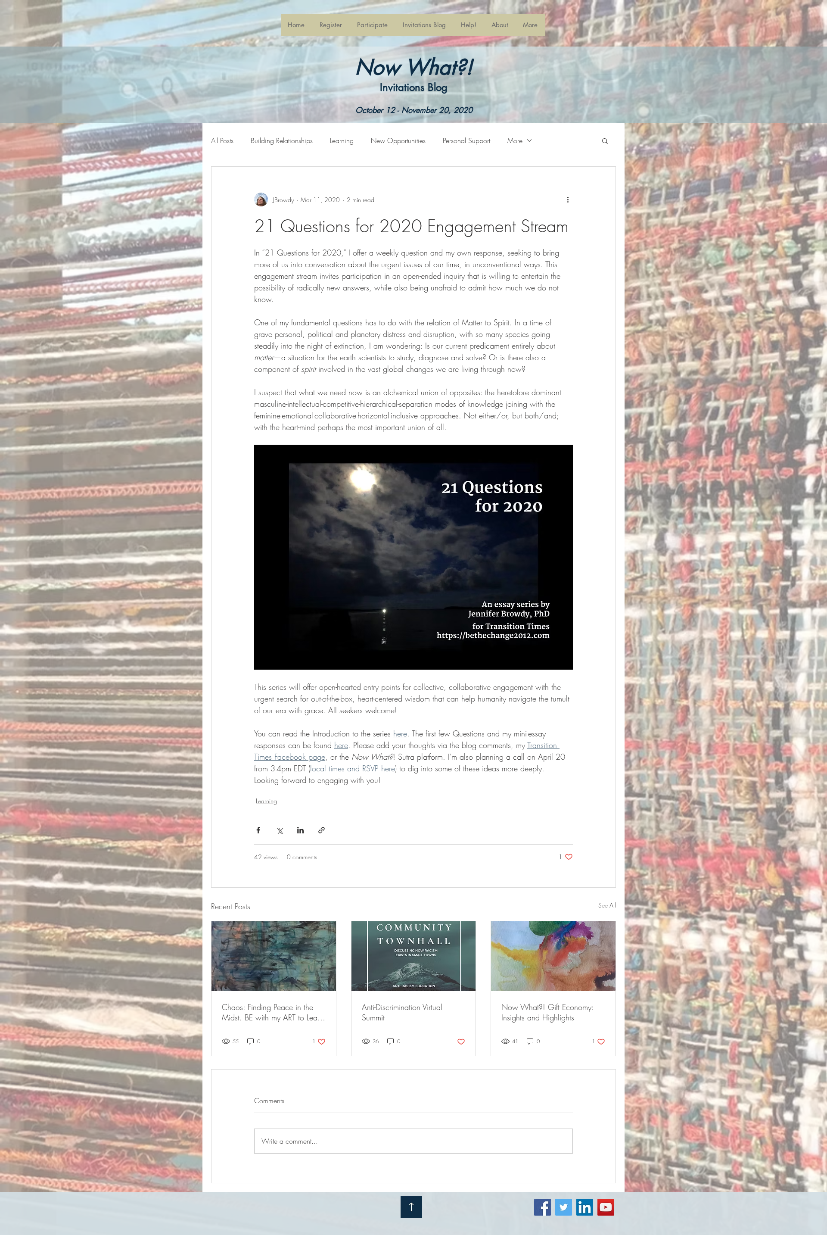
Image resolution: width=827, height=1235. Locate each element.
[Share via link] (321, 830)
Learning (342, 140)
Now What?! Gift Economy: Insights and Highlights (547, 1012)
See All (607, 905)
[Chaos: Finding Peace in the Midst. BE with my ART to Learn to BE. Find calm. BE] (273, 956)
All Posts (222, 140)
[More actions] (568, 199)
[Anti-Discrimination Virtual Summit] (413, 956)
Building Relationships (282, 140)
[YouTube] (605, 1207)
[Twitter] (563, 1207)
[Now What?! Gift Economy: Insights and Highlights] (553, 956)
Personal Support (466, 140)
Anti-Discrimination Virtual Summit (402, 1012)
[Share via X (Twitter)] (279, 830)
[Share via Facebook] (258, 830)
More (514, 140)
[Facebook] (542, 1207)
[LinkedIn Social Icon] (584, 1207)
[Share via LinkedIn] (300, 830)
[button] (373, 25)
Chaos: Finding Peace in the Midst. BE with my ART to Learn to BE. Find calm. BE (272, 1012)
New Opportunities (398, 140)
